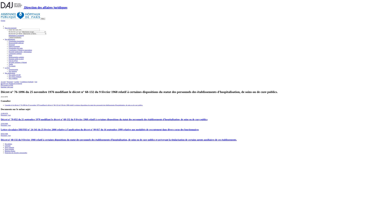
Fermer (3, 20)
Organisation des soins (16, 48)
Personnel (12, 45)
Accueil (3, 82)
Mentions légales (10, 151)
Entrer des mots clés (15, 30)
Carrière (16, 82)
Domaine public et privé (16, 59)
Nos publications (10, 73)
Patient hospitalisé (14, 46)
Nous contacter (9, 147)
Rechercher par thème (15, 34)
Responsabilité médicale (16, 43)
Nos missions (13, 71)
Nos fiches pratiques (15, 77)
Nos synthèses (13, 78)
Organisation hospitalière (16, 41)
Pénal (10, 55)
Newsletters (8, 144)
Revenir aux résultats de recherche (11, 83)
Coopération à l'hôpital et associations (20, 50)
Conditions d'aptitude (26, 82)
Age (36, 82)
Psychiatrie (12, 66)
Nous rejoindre (9, 149)
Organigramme (13, 69)
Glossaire (8, 146)
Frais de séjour (13, 61)
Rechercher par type (15, 32)
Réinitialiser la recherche (16, 35)
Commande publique (15, 53)
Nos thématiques (10, 39)
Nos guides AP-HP (15, 75)
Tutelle (11, 64)
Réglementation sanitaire (16, 57)
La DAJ (7, 68)
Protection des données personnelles (16, 153)
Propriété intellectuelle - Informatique (20, 52)
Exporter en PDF (7, 85)
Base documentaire (11, 28)
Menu (42, 19)
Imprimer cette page (7, 87)
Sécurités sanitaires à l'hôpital (18, 62)
